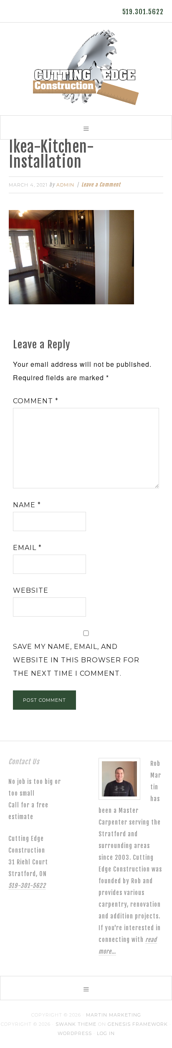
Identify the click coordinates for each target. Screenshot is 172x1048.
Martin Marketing (113, 1015)
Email (27, 548)
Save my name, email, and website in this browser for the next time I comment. (76, 660)
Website (30, 590)
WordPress (75, 1033)
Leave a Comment (101, 185)
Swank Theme (76, 1024)
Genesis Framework (138, 1024)
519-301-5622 (27, 885)
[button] (86, 127)
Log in (106, 1033)
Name (27, 505)
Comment (35, 401)
